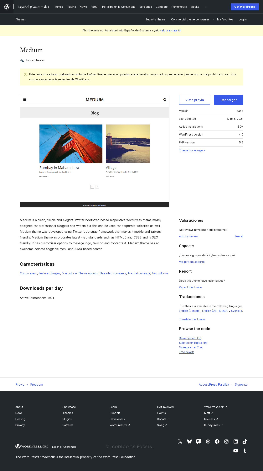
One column (69, 273)
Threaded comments (112, 273)
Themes (20, 19)
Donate (163, 419)
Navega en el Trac (191, 347)
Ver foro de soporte (192, 261)
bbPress (211, 419)
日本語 (223, 310)
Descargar (228, 100)
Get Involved (165, 407)
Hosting (20, 419)
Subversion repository (193, 342)
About (19, 407)
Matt (208, 413)
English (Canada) (190, 310)
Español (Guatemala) (64, 446)
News (19, 413)
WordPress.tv (120, 425)
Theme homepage (191, 150)
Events (161, 413)
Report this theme (190, 287)
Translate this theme (192, 319)
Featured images (49, 273)
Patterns (68, 425)
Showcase (69, 407)
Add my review (188, 236)
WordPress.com (216, 407)
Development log (190, 338)
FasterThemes (35, 60)
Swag (162, 425)
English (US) (210, 310)
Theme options (88, 273)
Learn (113, 407)
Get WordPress (244, 6)
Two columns (160, 273)
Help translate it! (170, 30)
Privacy (20, 425)
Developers (117, 419)
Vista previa (194, 100)
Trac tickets (186, 352)
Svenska (236, 310)
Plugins (67, 419)
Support (115, 413)
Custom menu (28, 273)
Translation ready (139, 273)
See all (239, 236)
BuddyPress (213, 425)
